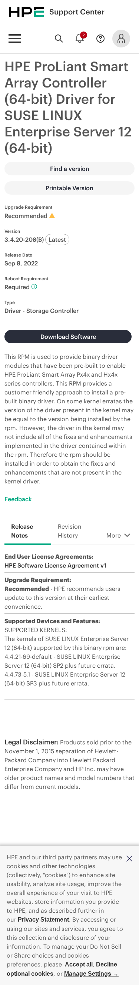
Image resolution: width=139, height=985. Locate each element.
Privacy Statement (43, 919)
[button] (129, 857)
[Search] (59, 38)
